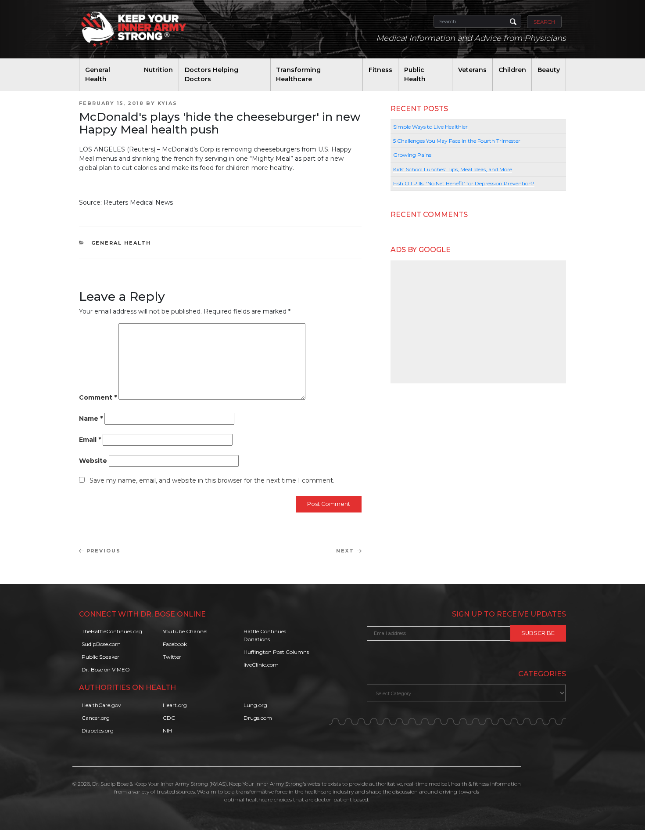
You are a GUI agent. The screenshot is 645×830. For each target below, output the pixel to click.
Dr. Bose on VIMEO (106, 669)
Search (544, 21)
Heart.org (175, 705)
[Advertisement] (478, 321)
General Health (97, 74)
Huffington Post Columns (276, 652)
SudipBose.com (101, 644)
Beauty (549, 70)
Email (90, 440)
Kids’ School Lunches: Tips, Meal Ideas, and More (452, 169)
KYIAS (167, 103)
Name (91, 418)
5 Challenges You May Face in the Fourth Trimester (456, 140)
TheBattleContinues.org (112, 631)
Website (93, 461)
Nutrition (158, 70)
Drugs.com (258, 718)
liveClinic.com (261, 664)
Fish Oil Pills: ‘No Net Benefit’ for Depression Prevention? (463, 183)
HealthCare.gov (101, 705)
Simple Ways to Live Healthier (430, 126)
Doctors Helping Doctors (211, 74)
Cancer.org (96, 718)
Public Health (415, 74)
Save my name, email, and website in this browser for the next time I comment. (212, 480)
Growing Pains (412, 155)
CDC (169, 718)
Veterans (472, 70)
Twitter (172, 656)
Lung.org (255, 705)
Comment (98, 397)
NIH (167, 730)
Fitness (380, 70)
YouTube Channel (185, 631)
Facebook (175, 644)
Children (512, 70)
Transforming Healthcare (298, 74)
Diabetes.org (98, 730)
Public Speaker (100, 656)
